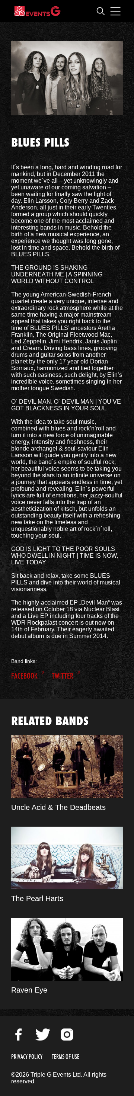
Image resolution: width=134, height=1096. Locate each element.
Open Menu (115, 11)
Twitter (62, 676)
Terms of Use (65, 1056)
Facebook (24, 676)
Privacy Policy (26, 1056)
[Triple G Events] (37, 11)
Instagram (67, 1034)
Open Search (100, 11)
